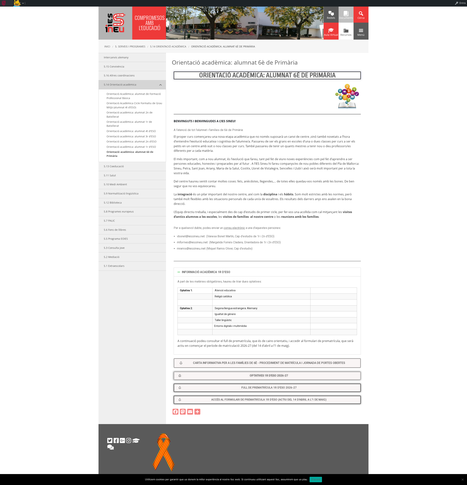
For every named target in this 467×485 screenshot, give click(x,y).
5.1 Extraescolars (114, 266)
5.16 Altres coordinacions (119, 75)
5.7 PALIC (109, 220)
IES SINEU (115, 23)
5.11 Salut (110, 175)
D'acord (315, 479)
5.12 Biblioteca (113, 202)
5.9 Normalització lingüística (121, 193)
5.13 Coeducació (114, 166)
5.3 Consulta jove (114, 248)
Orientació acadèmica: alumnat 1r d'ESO (131, 146)
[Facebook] (116, 440)
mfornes (183, 242)
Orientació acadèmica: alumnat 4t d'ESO (131, 131)
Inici (107, 46)
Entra (463, 2)
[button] (267, 363)
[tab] (267, 272)
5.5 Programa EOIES (116, 238)
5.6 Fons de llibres (115, 229)
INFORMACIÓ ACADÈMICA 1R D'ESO (206, 272)
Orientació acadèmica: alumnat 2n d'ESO (132, 141)
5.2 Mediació (111, 257)
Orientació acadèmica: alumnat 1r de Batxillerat (129, 123)
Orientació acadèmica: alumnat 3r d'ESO (131, 136)
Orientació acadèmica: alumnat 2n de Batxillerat (130, 114)
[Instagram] (128, 440)
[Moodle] (136, 440)
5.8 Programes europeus (119, 211)
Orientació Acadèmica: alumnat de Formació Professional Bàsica (134, 96)
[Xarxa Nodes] (110, 447)
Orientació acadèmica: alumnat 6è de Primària (130, 154)
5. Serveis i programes (130, 46)
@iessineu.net (196, 236)
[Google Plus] (122, 440)
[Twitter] (109, 440)
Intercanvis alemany (116, 57)
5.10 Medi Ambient (115, 184)
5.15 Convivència (114, 66)
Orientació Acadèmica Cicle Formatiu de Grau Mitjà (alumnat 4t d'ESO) (134, 105)
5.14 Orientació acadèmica (168, 46)
